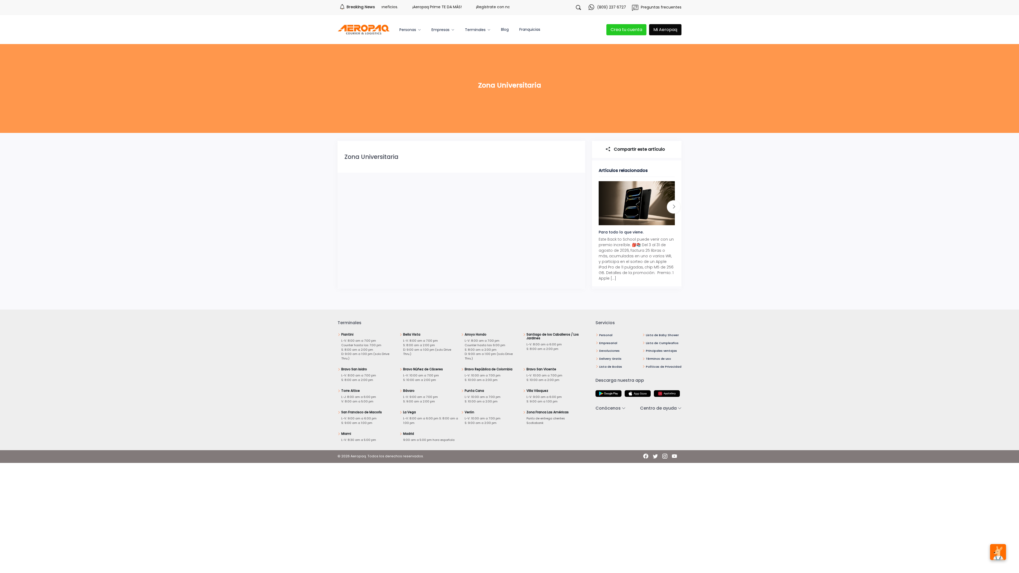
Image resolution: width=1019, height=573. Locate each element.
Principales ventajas (661, 351)
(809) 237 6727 (611, 7)
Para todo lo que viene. (621, 232)
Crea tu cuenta (626, 30)
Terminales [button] (475, 29)
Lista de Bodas (610, 366)
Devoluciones (609, 351)
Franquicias (529, 29)
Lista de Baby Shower (662, 335)
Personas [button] (407, 29)
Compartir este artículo (639, 149)
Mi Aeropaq (665, 30)
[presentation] (673, 207)
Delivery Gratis (610, 359)
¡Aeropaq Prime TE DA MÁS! (421, 7)
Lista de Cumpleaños (662, 343)
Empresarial (608, 343)
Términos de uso (658, 359)
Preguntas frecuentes (661, 7)
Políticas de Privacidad (663, 366)
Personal (605, 335)
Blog (505, 29)
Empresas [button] (440, 29)
